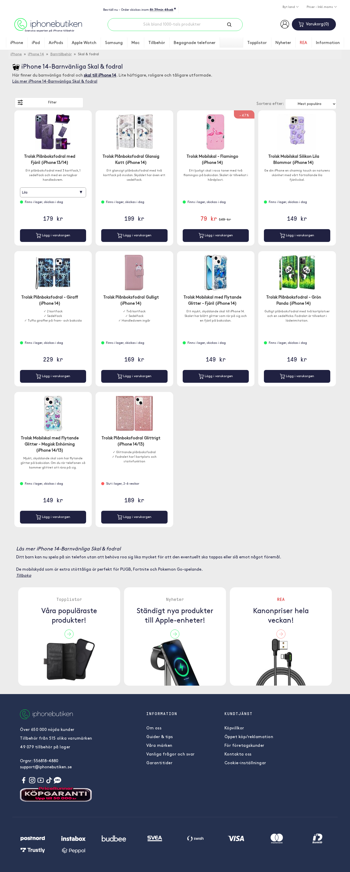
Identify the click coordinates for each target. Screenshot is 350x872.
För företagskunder (244, 746)
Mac (135, 43)
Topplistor (257, 43)
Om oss (153, 728)
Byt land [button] (289, 7)
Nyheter (283, 43)
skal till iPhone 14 (100, 75)
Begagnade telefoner (194, 43)
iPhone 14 (36, 54)
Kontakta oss (238, 754)
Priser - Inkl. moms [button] (320, 7)
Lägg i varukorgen (55, 235)
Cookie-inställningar (245, 763)
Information (328, 43)
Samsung (114, 43)
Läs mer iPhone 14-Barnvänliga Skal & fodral (54, 82)
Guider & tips (159, 737)
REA (303, 43)
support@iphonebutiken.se (46, 767)
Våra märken (159, 746)
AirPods (56, 43)
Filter (52, 102)
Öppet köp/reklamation (248, 737)
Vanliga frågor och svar (170, 754)
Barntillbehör (61, 54)
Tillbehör (156, 43)
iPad (36, 43)
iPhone (16, 43)
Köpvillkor (234, 728)
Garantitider (159, 763)
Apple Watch (84, 43)
